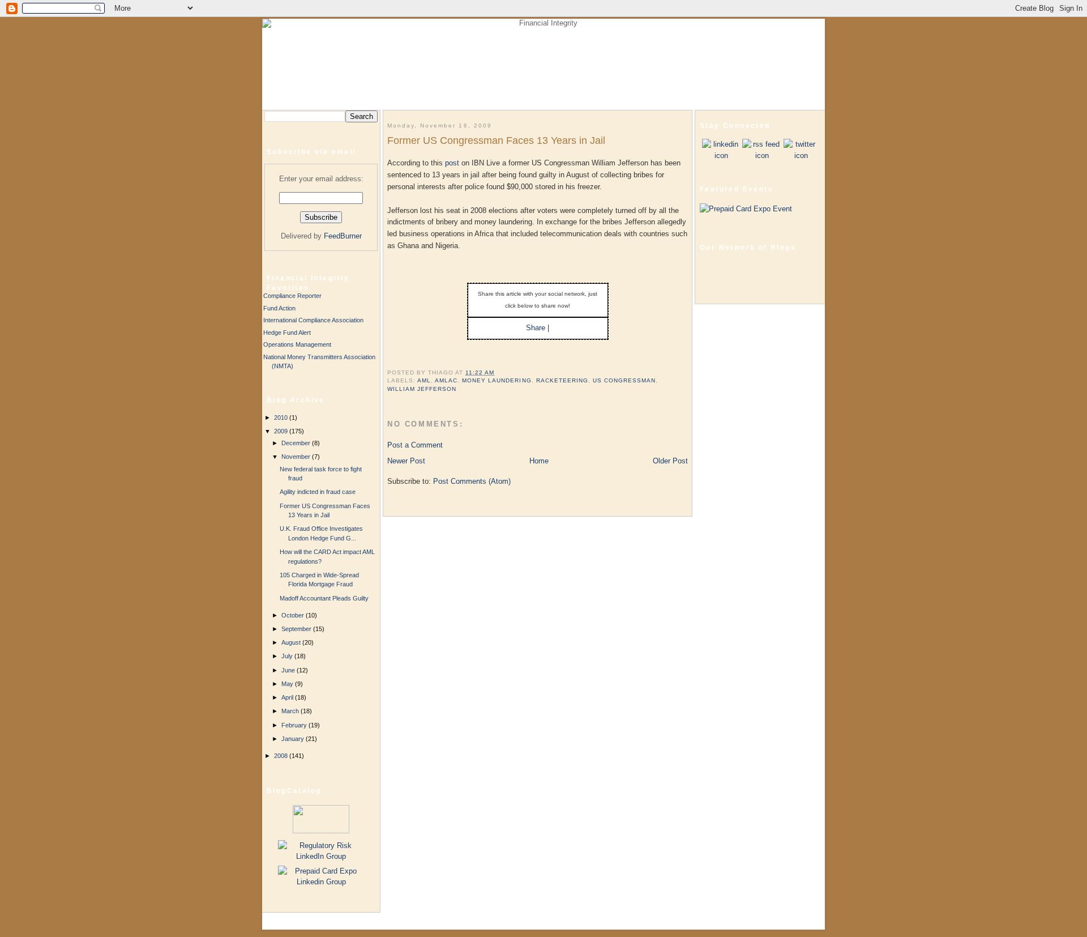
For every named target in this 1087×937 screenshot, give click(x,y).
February (295, 725)
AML (424, 380)
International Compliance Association (313, 320)
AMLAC (446, 380)
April (288, 697)
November (296, 456)
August (291, 642)
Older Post (670, 461)
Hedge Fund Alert (287, 332)
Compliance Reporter (292, 295)
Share (535, 327)
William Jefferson (421, 389)
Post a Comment (415, 445)
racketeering (562, 380)
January (293, 738)
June (289, 670)
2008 (281, 755)
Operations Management (297, 344)
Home (539, 461)
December (296, 443)
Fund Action (279, 308)
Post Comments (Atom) (472, 481)
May (288, 683)
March (291, 711)
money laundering (496, 380)
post (453, 163)
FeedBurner (343, 236)
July (287, 656)
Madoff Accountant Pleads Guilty (324, 598)
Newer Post (406, 461)
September (297, 628)
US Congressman (624, 380)
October (293, 615)
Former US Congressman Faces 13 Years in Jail (496, 140)
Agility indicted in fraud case (318, 491)
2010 (281, 417)
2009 (281, 431)
